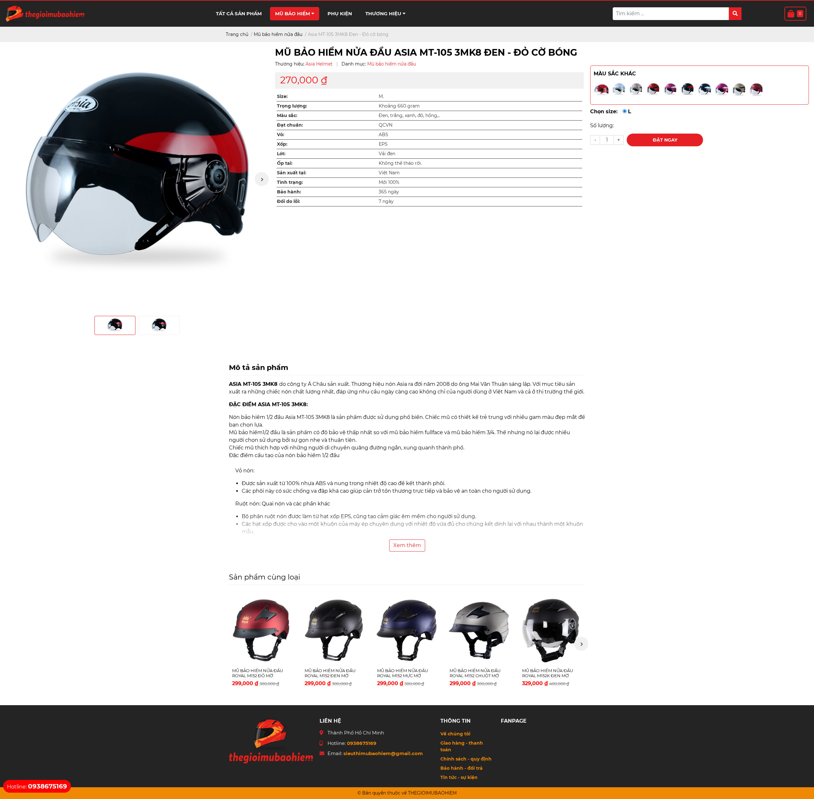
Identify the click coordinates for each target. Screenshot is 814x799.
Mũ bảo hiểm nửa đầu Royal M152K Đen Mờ (547, 673)
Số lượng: (602, 125)
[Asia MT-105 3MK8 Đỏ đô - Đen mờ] (756, 89)
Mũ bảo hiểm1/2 (249, 432)
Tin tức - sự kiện (459, 777)
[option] (137, 179)
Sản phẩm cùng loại (264, 577)
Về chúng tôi (455, 734)
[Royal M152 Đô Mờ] (262, 630)
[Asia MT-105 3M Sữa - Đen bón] (636, 89)
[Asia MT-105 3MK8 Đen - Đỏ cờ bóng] (137, 179)
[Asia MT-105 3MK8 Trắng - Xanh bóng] (619, 89)
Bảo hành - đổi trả (461, 768)
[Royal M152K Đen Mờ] (552, 630)
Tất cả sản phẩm (239, 13)
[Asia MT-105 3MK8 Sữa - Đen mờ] (739, 89)
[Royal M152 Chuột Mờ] (479, 630)
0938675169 (361, 743)
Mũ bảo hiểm (293, 13)
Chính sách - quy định (466, 759)
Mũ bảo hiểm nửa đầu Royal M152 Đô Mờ (257, 673)
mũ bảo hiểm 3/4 (472, 432)
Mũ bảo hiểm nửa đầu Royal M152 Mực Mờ (402, 673)
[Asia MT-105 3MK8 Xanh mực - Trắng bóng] (705, 89)
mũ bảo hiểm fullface (416, 432)
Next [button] (262, 179)
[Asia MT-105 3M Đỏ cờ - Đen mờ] (653, 89)
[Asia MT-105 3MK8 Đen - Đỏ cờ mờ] (687, 89)
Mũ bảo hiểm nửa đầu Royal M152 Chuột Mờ (475, 673)
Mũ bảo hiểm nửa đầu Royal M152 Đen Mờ (330, 673)
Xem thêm (407, 545)
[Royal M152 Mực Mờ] (407, 630)
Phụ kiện (340, 13)
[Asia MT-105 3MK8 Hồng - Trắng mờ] (670, 89)
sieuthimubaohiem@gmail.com (383, 753)
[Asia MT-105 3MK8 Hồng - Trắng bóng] (722, 89)
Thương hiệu (384, 13)
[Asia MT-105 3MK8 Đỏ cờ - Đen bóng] (602, 89)
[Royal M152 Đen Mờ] (334, 630)
